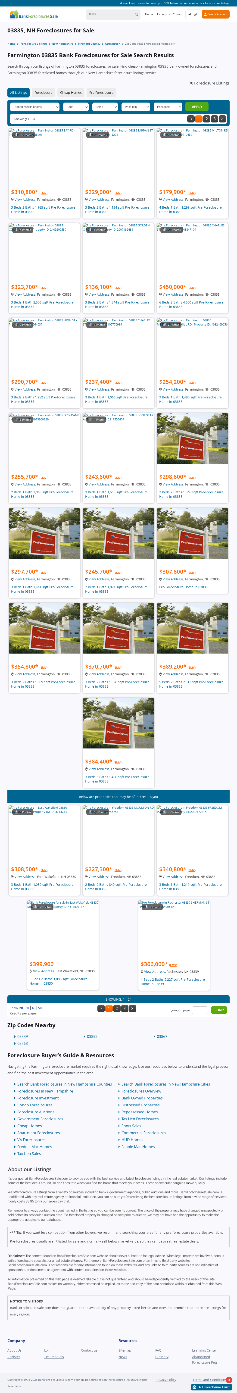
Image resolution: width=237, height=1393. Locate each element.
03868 (22, 1043)
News (122, 1357)
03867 (162, 1036)
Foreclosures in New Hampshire (45, 1091)
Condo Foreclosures (35, 1105)
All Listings (18, 92)
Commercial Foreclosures (144, 1132)
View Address (25, 199)
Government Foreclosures (40, 1118)
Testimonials (54, 1357)
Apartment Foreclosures (38, 1132)
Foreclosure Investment (38, 1098)
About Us (14, 1350)
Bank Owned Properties (142, 1098)
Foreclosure (43, 92)
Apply (197, 107)
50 (40, 1008)
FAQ (158, 1350)
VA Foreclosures (31, 1139)
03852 (92, 1036)
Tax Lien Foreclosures (140, 1118)
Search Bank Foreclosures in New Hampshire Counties (64, 1084)
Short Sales (131, 1125)
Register (13, 1357)
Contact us (89, 1350)
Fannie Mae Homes (138, 1146)
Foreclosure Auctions (35, 1111)
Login (194, 14)
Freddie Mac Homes (34, 1146)
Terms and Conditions (210, 1379)
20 (21, 1008)
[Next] (222, 118)
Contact (178, 14)
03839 (22, 1036)
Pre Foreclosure (101, 92)
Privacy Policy (166, 1379)
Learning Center (204, 1350)
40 (33, 1008)
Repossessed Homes (140, 1111)
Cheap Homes (71, 92)
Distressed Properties (141, 1105)
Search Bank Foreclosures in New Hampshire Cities (166, 1084)
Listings (162, 14)
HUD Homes (132, 1139)
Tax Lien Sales (29, 1153)
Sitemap (124, 1350)
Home (149, 14)
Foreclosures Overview (141, 1091)
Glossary (161, 1357)
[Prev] (191, 118)
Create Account (217, 14)
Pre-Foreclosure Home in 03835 (183, 587)
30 (27, 1008)
